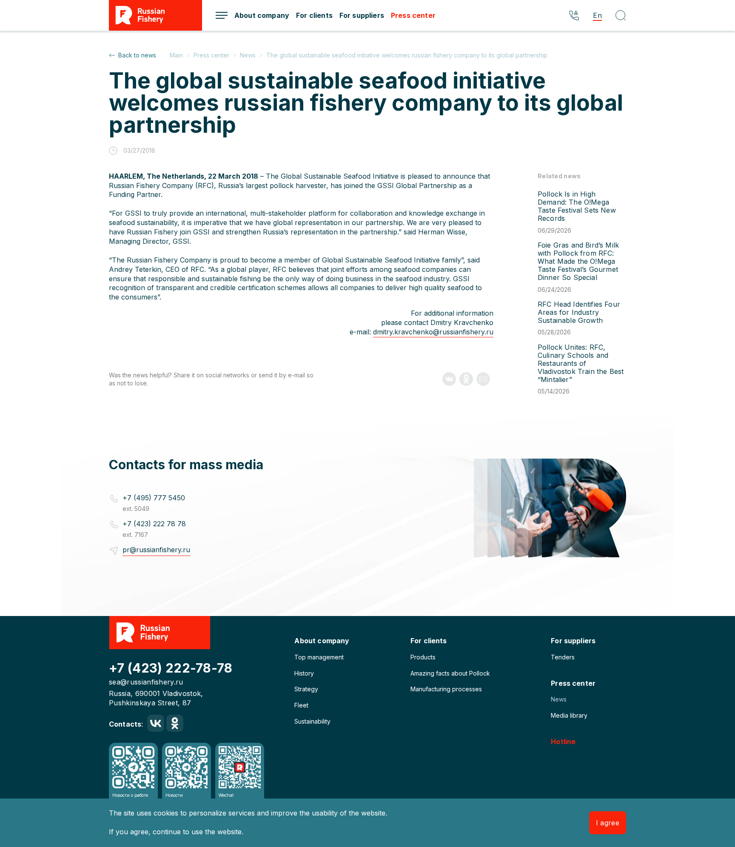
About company (261, 15)
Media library (569, 715)
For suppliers (361, 15)
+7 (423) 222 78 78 (154, 523)
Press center (413, 15)
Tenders (563, 657)
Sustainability (312, 721)
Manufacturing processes (446, 689)
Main (177, 55)
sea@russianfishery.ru (146, 682)
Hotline (563, 741)
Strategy (306, 689)
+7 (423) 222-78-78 (171, 668)
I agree (607, 822)
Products (423, 657)
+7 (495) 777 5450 (153, 497)
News (559, 699)
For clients (314, 15)
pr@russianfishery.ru (156, 549)
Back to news (137, 55)
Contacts (125, 724)
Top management (319, 657)
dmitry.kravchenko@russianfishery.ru (433, 332)
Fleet (301, 705)
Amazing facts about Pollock (450, 673)
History (304, 673)
